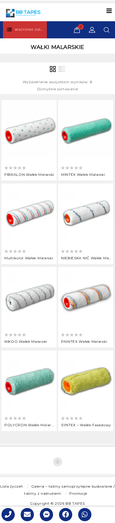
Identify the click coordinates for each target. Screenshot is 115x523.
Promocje (78, 493)
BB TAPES (75, 503)
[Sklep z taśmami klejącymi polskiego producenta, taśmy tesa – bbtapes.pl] (23, 13)
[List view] (62, 69)
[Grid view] (53, 69)
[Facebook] (57, 461)
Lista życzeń (11, 486)
